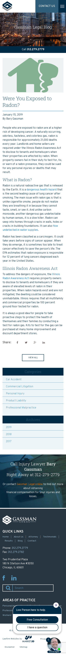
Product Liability (16, 400)
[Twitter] (26, 342)
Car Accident (13, 379)
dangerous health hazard (42, 189)
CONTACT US (47, 6)
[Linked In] (43, 342)
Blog (20, 540)
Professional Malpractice (21, 407)
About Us (18, 536)
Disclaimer (10, 647)
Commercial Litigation (19, 386)
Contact (32, 540)
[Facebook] (17, 342)
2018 (9, 434)
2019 (9, 427)
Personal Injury (15, 393)
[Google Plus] (35, 342)
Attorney (33, 536)
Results (9, 540)
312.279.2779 (35, 49)
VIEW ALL (33, 357)
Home (6, 536)
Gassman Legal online (30, 484)
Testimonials (49, 536)
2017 (9, 441)
